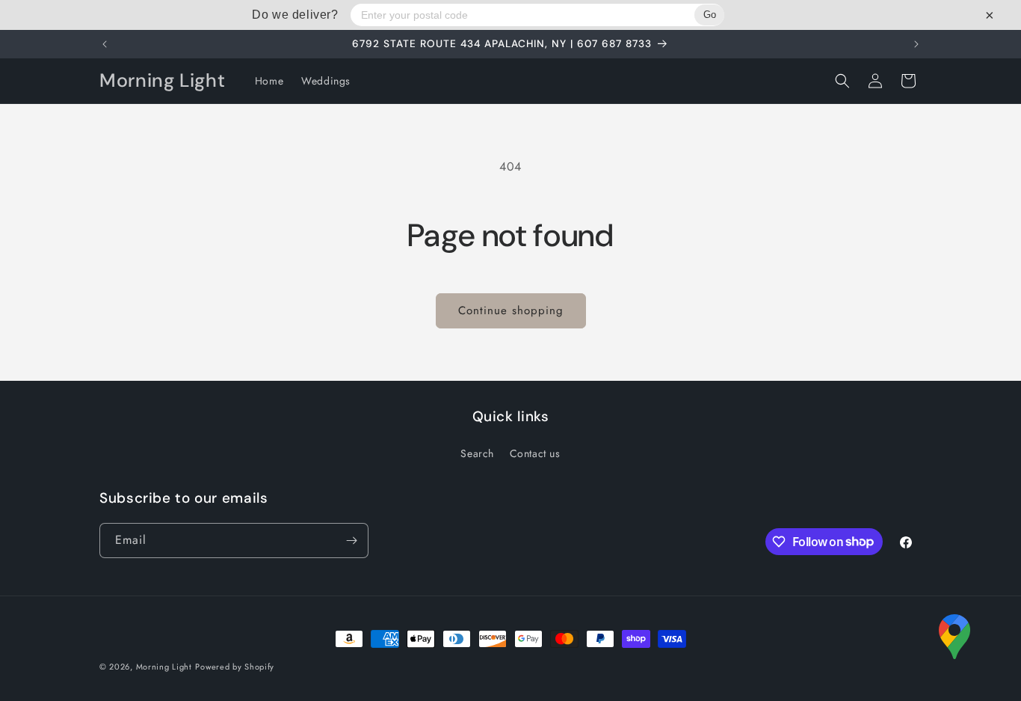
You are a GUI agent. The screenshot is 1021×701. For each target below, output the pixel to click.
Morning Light (164, 667)
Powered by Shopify (234, 667)
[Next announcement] (916, 44)
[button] (842, 80)
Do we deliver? (295, 14)
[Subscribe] (351, 540)
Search (477, 453)
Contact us (535, 453)
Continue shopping (511, 310)
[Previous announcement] (104, 44)
